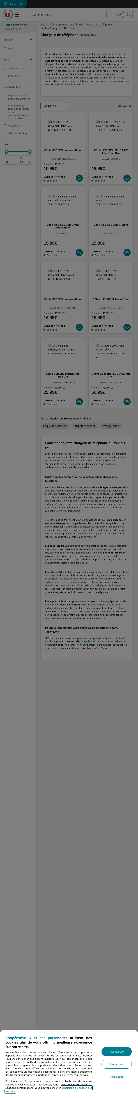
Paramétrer (116, 1076)
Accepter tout (117, 1051)
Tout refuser (117, 1064)
